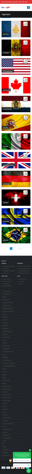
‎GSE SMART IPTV (6, 348)
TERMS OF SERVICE (7, 285)
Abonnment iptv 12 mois (24, 266)
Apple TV (5, 296)
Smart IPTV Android (7, 418)
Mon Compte (22, 281)
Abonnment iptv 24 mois (24, 268)
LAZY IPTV (5, 371)
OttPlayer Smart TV (7, 394)
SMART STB (5, 420)
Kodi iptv (5, 369)
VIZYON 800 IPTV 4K (7, 438)
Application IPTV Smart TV (9, 266)
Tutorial (20, 283)
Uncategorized (6, 435)
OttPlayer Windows (7, 397)
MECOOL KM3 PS (6, 380)
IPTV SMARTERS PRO (7, 360)
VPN (3, 443)
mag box (4, 374)
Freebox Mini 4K (6, 345)
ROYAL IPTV (5, 409)
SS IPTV (4, 426)
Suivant (20, 248)
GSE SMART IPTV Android (8, 351)
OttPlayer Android (7, 389)
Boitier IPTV (5, 273)
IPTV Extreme (5, 357)
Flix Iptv (4, 340)
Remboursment (6, 279)
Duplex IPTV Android (7, 331)
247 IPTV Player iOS (7, 291)
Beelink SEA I (5, 317)
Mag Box (4, 377)
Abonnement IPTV (6, 294)
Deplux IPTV (6, 268)
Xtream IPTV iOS (6, 455)
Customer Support (7, 281)
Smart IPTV (5, 415)
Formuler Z (5, 343)
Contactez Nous (22, 279)
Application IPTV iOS (7, 305)
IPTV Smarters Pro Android (8, 363)
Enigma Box (5, 334)
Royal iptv (5, 406)
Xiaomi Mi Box (6, 452)
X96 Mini (4, 446)
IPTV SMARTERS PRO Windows (9, 366)
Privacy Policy (6, 283)
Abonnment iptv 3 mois (24, 273)
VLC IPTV (4, 441)
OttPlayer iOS (6, 392)
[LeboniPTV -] (6, 7)
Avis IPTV (5, 314)
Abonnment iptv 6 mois (24, 270)
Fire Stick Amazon (6, 337)
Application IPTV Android (8, 270)
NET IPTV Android (6, 386)
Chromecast (5, 322)
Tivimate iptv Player (7, 429)
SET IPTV (4, 412)
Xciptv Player (5, 449)
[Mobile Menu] (28, 7)
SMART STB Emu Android (8, 423)
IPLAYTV (4, 354)
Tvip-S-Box (5, 432)
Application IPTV (6, 299)
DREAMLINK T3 (6, 328)
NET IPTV (4, 383)
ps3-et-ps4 (5, 403)
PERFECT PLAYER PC (7, 400)
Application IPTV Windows (8, 311)
